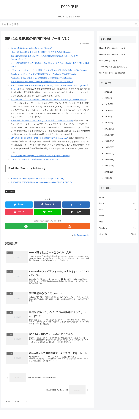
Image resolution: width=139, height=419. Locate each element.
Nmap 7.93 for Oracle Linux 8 (112, 54)
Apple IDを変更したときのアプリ (113, 67)
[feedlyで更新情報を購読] (26, 226)
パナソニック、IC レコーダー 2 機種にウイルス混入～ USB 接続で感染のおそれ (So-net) (49, 70)
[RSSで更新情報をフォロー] (69, 226)
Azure (117, 197)
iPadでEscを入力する (108, 60)
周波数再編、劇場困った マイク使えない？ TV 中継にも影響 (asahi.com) (42, 120)
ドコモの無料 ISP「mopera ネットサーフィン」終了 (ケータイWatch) (40, 156)
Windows (117, 228)
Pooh (117, 216)
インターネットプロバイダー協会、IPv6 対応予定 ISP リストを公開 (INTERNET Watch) (48, 99)
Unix (117, 222)
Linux (117, 203)
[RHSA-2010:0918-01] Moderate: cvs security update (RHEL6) (37, 178)
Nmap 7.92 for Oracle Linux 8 (112, 48)
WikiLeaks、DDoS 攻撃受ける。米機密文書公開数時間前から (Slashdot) (41, 78)
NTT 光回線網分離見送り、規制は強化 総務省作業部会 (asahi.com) (39, 138)
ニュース (11, 192)
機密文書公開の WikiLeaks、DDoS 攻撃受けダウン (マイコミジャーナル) (42, 82)
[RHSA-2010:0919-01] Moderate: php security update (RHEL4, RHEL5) (41, 182)
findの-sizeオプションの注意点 (112, 73)
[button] (136, 24)
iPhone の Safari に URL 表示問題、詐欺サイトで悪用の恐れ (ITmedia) (41, 52)
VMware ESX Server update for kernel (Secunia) (31, 48)
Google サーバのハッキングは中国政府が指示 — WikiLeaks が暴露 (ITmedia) (44, 74)
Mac (117, 209)
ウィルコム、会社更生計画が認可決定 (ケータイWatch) (34, 159)
